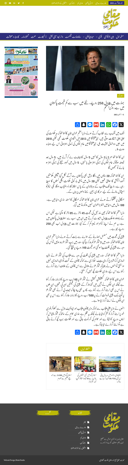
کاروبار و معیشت (12, 36)
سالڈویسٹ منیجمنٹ (73, 36)
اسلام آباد (120, 96)
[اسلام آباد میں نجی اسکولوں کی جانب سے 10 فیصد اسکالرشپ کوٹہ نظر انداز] (85, 364)
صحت (33, 36)
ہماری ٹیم (80, 3)
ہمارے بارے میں (100, 3)
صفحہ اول (120, 36)
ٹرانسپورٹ (42, 36)
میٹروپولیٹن (89, 36)
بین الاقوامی (109, 36)
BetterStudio (20, 460)
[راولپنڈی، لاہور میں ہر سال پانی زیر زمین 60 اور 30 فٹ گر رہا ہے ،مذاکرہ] (110, 364)
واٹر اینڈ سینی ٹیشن (56, 36)
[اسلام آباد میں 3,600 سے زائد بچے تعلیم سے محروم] (60, 364)
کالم (85, 422)
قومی (100, 36)
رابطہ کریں (72, 3)
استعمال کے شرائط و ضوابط (59, 3)
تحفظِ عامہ (25, 36)
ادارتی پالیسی (89, 3)
